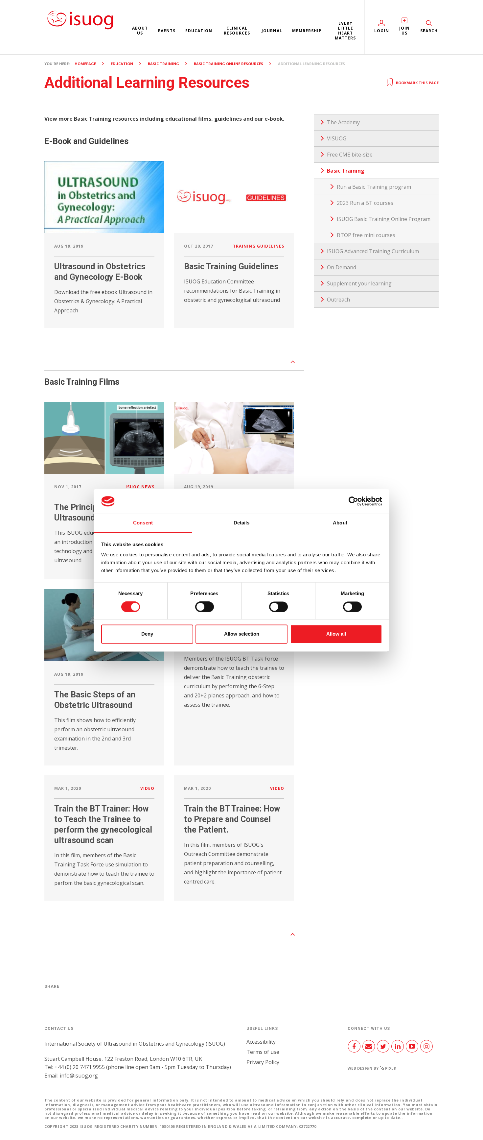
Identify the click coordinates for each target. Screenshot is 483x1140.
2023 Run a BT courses (365, 202)
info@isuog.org (79, 1075)
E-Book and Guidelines (86, 141)
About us (140, 31)
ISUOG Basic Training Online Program (383, 219)
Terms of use (262, 1051)
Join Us (404, 31)
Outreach (338, 299)
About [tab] (340, 523)
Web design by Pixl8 (372, 1068)
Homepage (85, 63)
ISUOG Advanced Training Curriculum (373, 251)
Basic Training (163, 63)
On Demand (341, 267)
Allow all (336, 634)
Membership (307, 30)
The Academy (343, 122)
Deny (147, 634)
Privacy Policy (262, 1062)
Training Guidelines (258, 246)
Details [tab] (242, 523)
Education (198, 30)
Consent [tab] (143, 523)
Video (147, 788)
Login (381, 30)
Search (429, 30)
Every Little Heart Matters (345, 30)
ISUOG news (140, 487)
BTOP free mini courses (366, 235)
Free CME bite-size (350, 154)
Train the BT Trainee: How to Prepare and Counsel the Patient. (232, 819)
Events (166, 30)
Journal (272, 30)
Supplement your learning (359, 283)
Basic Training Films (81, 382)
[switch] (204, 609)
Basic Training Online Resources (228, 63)
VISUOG (336, 138)
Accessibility (261, 1041)
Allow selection (241, 634)
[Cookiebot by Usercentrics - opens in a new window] (353, 501)
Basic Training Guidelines (231, 266)
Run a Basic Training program (374, 186)
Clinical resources (237, 31)
